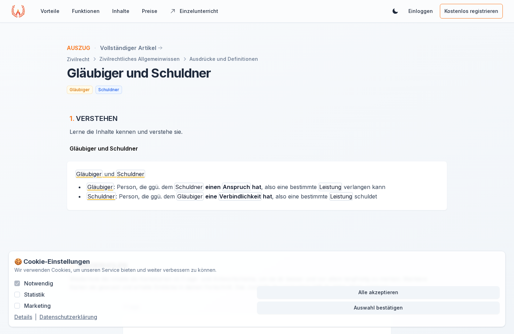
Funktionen (86, 11)
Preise (149, 11)
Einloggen (420, 11)
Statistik (34, 294)
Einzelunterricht (199, 11)
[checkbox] (17, 283)
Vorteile (50, 11)
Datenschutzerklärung (68, 316)
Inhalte (120, 11)
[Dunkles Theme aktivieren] (395, 11)
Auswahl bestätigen (378, 308)
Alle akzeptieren (378, 292)
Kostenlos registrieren (471, 11)
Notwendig (38, 283)
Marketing (37, 305)
